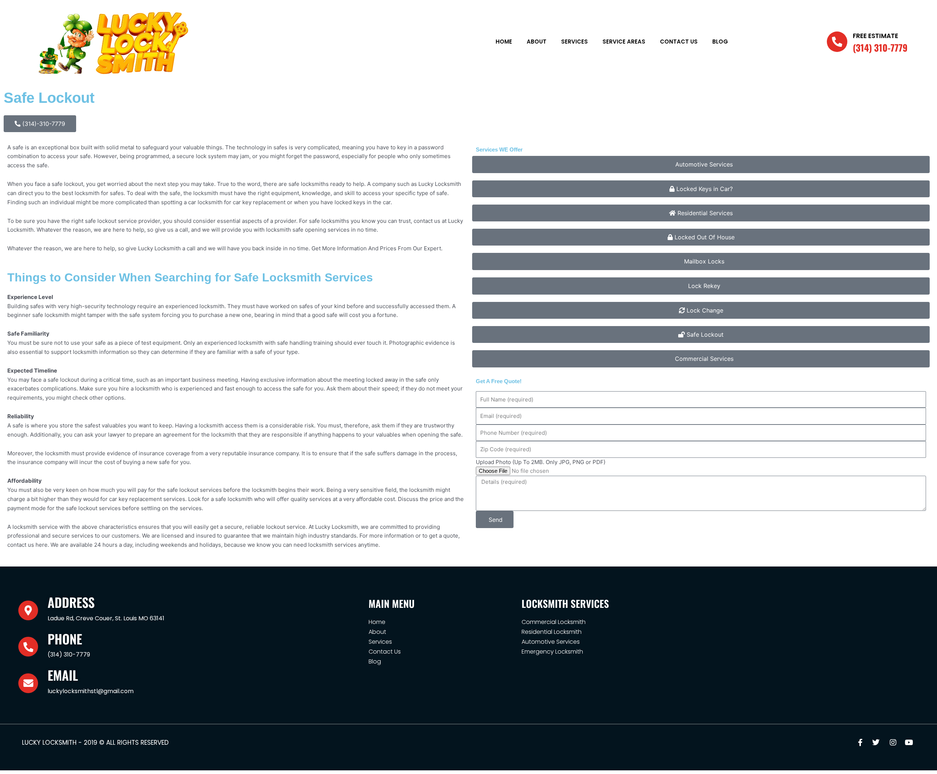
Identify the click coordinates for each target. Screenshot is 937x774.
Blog (720, 41)
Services (574, 41)
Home (504, 41)
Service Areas (623, 41)
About (536, 41)
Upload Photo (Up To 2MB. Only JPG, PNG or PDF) (540, 462)
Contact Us (679, 41)
